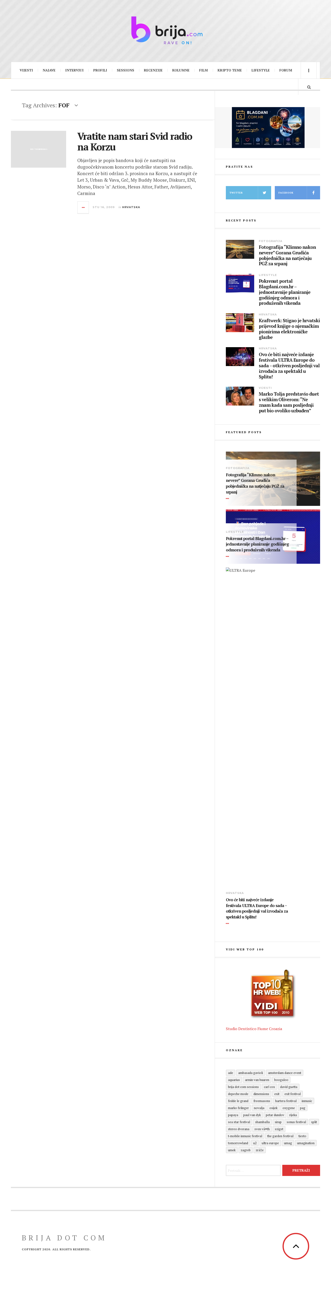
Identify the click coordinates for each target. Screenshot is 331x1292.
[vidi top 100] (273, 994)
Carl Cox (269, 1087)
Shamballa (262, 1122)
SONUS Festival (296, 1122)
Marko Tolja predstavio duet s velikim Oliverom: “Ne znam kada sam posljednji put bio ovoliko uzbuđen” (289, 402)
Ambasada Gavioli (250, 1073)
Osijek (273, 1108)
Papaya (233, 1115)
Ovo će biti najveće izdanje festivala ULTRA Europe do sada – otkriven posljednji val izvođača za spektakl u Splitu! (289, 365)
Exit (276, 1094)
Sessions (125, 70)
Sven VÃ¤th (262, 1129)
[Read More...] (83, 207)
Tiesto (302, 1136)
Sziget (279, 1129)
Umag (288, 1143)
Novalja (259, 1108)
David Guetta (288, 1087)
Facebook (285, 192)
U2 (255, 1143)
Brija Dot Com (64, 1238)
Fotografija (270, 241)
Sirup (278, 1122)
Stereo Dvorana (238, 1129)
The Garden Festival (280, 1136)
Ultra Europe (270, 1143)
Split (314, 1122)
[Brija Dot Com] (165, 30)
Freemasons (261, 1101)
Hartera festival (286, 1101)
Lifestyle (261, 70)
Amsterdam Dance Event (284, 1073)
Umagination (306, 1143)
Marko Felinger (238, 1108)
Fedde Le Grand (238, 1101)
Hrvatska (131, 207)
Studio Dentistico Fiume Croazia (254, 1028)
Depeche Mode (238, 1094)
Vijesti (26, 70)
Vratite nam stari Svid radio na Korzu (134, 141)
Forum (285, 70)
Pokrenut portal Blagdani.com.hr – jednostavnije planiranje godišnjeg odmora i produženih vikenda (284, 292)
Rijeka (293, 1115)
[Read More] (228, 498)
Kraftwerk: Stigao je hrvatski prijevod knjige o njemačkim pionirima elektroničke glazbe (289, 329)
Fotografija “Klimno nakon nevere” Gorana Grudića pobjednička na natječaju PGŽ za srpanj (287, 255)
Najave (49, 70)
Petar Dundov (275, 1115)
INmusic (307, 1101)
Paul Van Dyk (252, 1115)
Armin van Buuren (257, 1080)
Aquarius (234, 1080)
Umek (232, 1150)
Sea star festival (239, 1122)
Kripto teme (230, 70)
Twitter (236, 192)
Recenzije (153, 70)
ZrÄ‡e (260, 1150)
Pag (302, 1108)
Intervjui (74, 70)
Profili (100, 70)
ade (230, 1073)
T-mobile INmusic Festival (245, 1136)
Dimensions (261, 1094)
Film (203, 70)
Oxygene (289, 1108)
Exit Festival (292, 1094)
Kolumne (180, 70)
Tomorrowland (238, 1143)
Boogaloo (281, 1080)
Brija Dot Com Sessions (243, 1087)
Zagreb (246, 1150)
